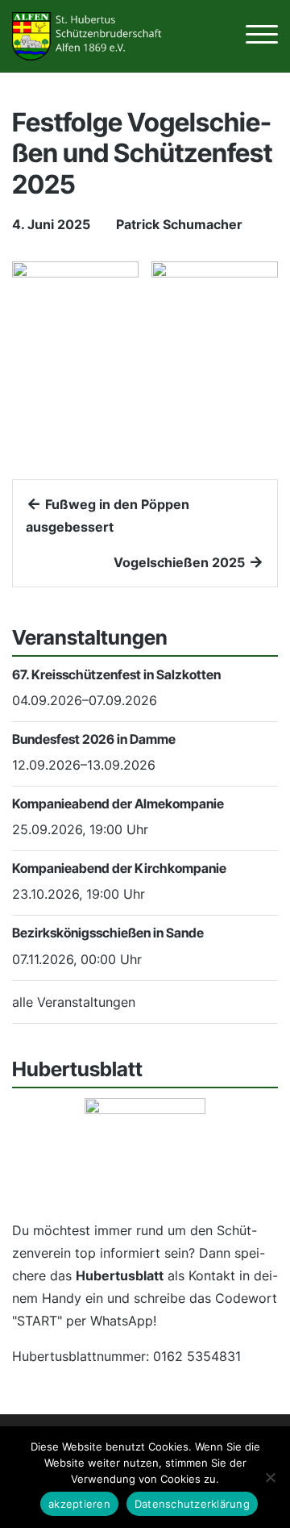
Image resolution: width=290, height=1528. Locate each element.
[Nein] (270, 1477)
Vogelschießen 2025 (181, 562)
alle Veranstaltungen (73, 1002)
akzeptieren (79, 1503)
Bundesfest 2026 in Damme (94, 739)
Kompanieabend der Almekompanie (118, 803)
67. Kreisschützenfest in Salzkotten (116, 674)
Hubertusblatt (120, 1275)
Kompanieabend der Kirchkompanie (119, 868)
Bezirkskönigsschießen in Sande (108, 933)
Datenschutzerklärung (192, 1503)
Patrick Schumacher (179, 224)
